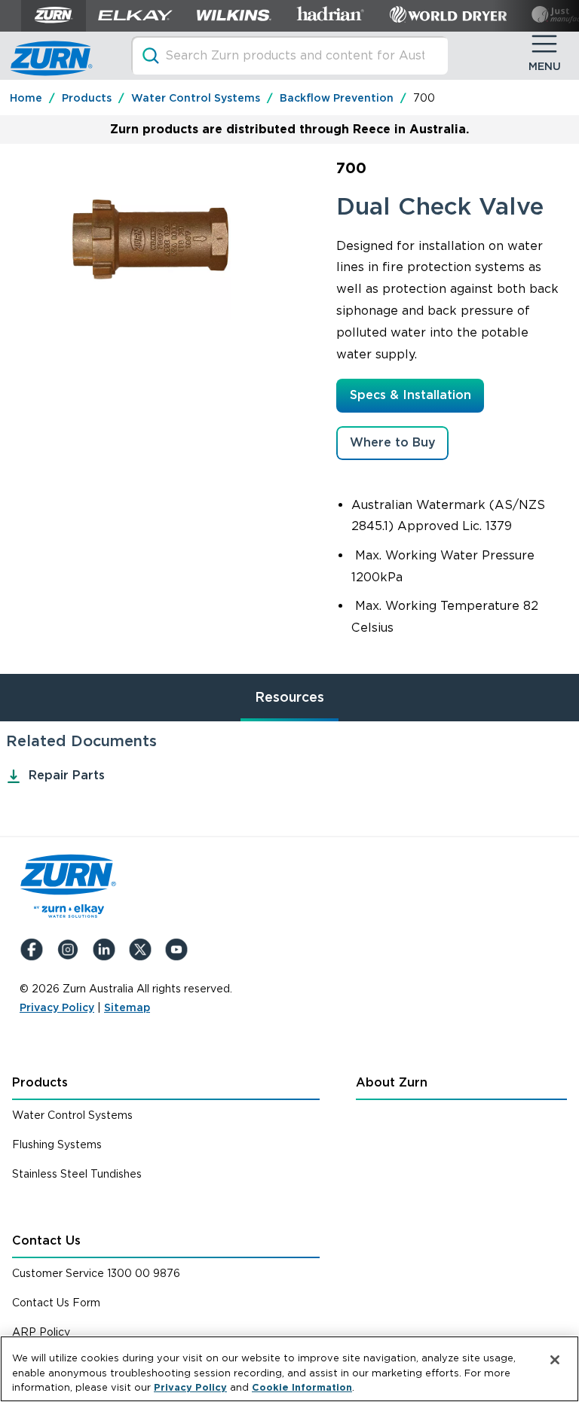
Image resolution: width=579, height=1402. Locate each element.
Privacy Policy (57, 1007)
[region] (289, 1369)
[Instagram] (71, 949)
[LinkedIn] (107, 949)
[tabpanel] (289, 759)
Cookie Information (302, 1387)
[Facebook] (35, 949)
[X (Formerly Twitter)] (143, 949)
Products (40, 1082)
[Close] (554, 1359)
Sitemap (127, 1007)
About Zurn (391, 1082)
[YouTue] (179, 949)
